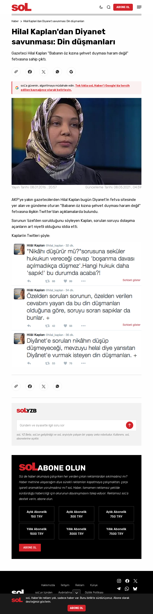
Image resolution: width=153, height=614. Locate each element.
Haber (15, 21)
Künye (94, 585)
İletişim (65, 585)
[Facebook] (126, 580)
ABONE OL (123, 7)
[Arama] (108, 7)
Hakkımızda (48, 585)
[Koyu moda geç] (101, 7)
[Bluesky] (135, 588)
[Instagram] (118, 580)
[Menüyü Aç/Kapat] (138, 7)
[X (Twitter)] (135, 580)
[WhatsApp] (126, 588)
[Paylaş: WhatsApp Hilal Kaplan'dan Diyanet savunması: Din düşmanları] (57, 71)
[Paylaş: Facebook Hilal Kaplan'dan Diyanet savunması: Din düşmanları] (29, 71)
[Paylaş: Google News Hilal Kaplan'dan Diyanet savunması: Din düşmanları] (71, 71)
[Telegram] (118, 588)
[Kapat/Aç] (76, 591)
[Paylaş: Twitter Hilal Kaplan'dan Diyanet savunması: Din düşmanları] (43, 71)
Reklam (79, 585)
